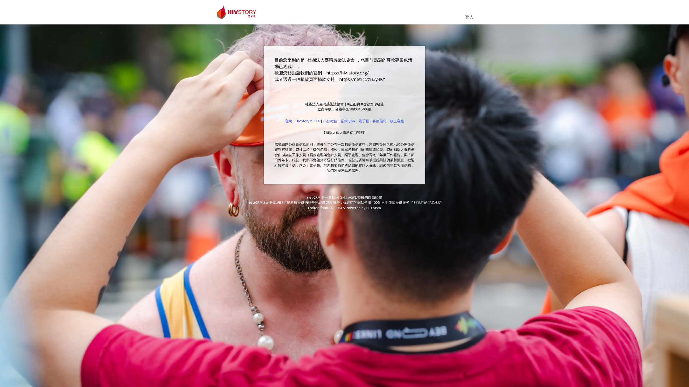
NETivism (373, 207)
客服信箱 (379, 121)
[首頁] (236, 12)
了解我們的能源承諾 (426, 202)
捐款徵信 (330, 121)
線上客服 (397, 121)
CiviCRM (335, 207)
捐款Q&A (348, 121)
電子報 (363, 121)
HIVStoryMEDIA (308, 121)
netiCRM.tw (258, 202)
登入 (469, 17)
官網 (288, 121)
